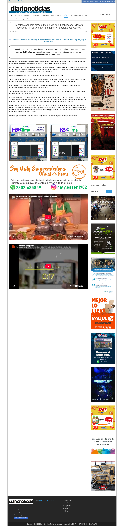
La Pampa (67, 503)
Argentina (67, 505)
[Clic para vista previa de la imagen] (48, 38)
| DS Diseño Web (91, 524)
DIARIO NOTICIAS (78, 524)
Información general (21, 19)
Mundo (66, 508)
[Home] (11, 15)
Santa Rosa (68, 500)
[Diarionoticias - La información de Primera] (30, 8)
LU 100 (66, 511)
